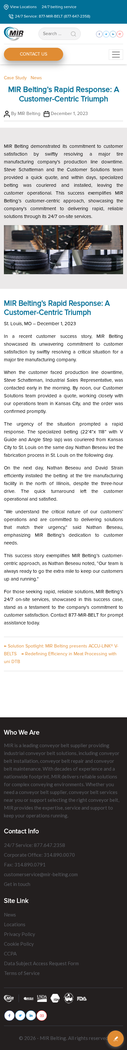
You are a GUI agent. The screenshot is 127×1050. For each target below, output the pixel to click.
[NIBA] (29, 998)
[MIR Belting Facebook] (9, 1015)
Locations (14, 924)
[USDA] (42, 998)
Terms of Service (22, 973)
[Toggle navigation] (116, 54)
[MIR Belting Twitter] (20, 1015)
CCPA (10, 953)
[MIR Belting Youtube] (41, 1015)
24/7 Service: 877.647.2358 (34, 845)
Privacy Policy (19, 934)
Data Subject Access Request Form (41, 963)
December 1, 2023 (69, 113)
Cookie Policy (19, 944)
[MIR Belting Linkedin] (31, 1015)
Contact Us (33, 54)
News (36, 78)
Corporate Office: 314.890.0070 (39, 855)
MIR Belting (29, 113)
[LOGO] (69, 998)
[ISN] (55, 998)
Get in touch (17, 884)
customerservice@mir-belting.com (41, 874)
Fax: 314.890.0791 (25, 864)
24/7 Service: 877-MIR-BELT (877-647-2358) (52, 16)
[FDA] (82, 998)
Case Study (15, 78)
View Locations (23, 7)
